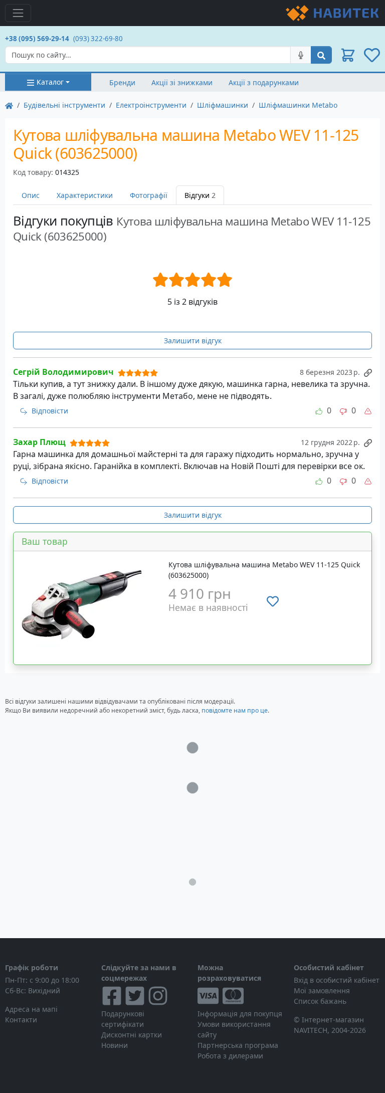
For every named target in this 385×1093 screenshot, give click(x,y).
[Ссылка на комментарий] (368, 371)
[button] (348, 55)
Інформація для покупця (240, 1013)
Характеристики (85, 195)
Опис (31, 195)
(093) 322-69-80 (98, 38)
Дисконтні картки (131, 1034)
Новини (114, 1045)
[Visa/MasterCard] (241, 995)
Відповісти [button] (50, 410)
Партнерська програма (238, 1045)
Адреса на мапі (31, 1009)
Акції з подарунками (264, 82)
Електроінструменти (151, 105)
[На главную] (9, 105)
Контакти (21, 1019)
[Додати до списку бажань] (272, 600)
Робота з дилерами (230, 1055)
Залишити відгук (193, 340)
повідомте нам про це (235, 710)
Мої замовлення (322, 990)
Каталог (50, 82)
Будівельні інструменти (64, 105)
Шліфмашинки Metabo (298, 105)
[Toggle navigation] (18, 13)
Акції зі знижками (182, 82)
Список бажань (320, 1001)
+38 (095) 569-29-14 (37, 38)
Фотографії (148, 195)
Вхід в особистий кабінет (336, 980)
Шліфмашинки (222, 105)
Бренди (122, 82)
